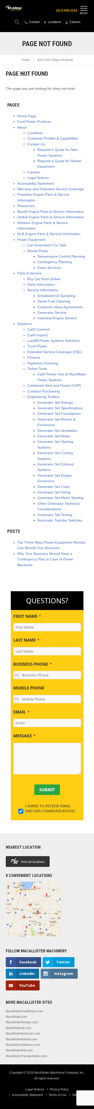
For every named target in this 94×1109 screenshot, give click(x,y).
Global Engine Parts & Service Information (50, 217)
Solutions (24, 324)
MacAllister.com (16, 1017)
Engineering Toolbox (43, 397)
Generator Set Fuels (53, 487)
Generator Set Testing (54, 515)
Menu (83, 13)
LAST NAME (24, 640)
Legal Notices (38, 178)
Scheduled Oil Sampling (56, 296)
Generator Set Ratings (55, 402)
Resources (25, 206)
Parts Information (41, 284)
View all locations (33, 862)
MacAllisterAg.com (18, 1028)
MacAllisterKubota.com (21, 1039)
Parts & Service (29, 273)
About (22, 127)
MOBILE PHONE (28, 688)
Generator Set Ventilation (57, 431)
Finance (33, 357)
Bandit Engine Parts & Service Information (50, 212)
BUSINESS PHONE (30, 664)
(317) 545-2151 (66, 10)
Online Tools (37, 369)
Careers (33, 172)
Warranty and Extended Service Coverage (50, 189)
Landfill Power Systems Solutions (53, 341)
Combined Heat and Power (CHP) (54, 385)
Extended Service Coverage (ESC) (54, 352)
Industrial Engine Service (57, 318)
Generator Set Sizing (53, 492)
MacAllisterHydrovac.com (23, 1033)
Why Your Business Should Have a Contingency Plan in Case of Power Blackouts (45, 559)
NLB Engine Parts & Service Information (48, 234)
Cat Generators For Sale (46, 245)
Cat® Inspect (37, 335)
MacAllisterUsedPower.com (24, 1011)
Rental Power (38, 251)
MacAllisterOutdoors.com (23, 1045)
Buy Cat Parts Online (43, 279)
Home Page (26, 116)
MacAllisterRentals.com (22, 1022)
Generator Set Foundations (59, 414)
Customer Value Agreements (60, 307)
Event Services (49, 268)
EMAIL (19, 712)
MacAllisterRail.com (19, 1050)
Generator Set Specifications (60, 408)
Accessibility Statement (35, 183)
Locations (35, 133)
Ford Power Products (34, 122)
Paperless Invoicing (42, 363)
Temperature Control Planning (61, 256)
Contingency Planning (54, 262)
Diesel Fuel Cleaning (53, 301)
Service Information (42, 290)
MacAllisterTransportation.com (26, 1056)
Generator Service (51, 313)
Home (26, 60)
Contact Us (36, 144)
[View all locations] (33, 940)
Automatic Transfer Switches (59, 520)
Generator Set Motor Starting (60, 498)
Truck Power (37, 346)
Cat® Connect (38, 329)
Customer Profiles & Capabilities (52, 138)
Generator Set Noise (53, 436)
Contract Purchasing (43, 391)
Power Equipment (31, 240)
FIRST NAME (25, 616)
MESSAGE (22, 736)
